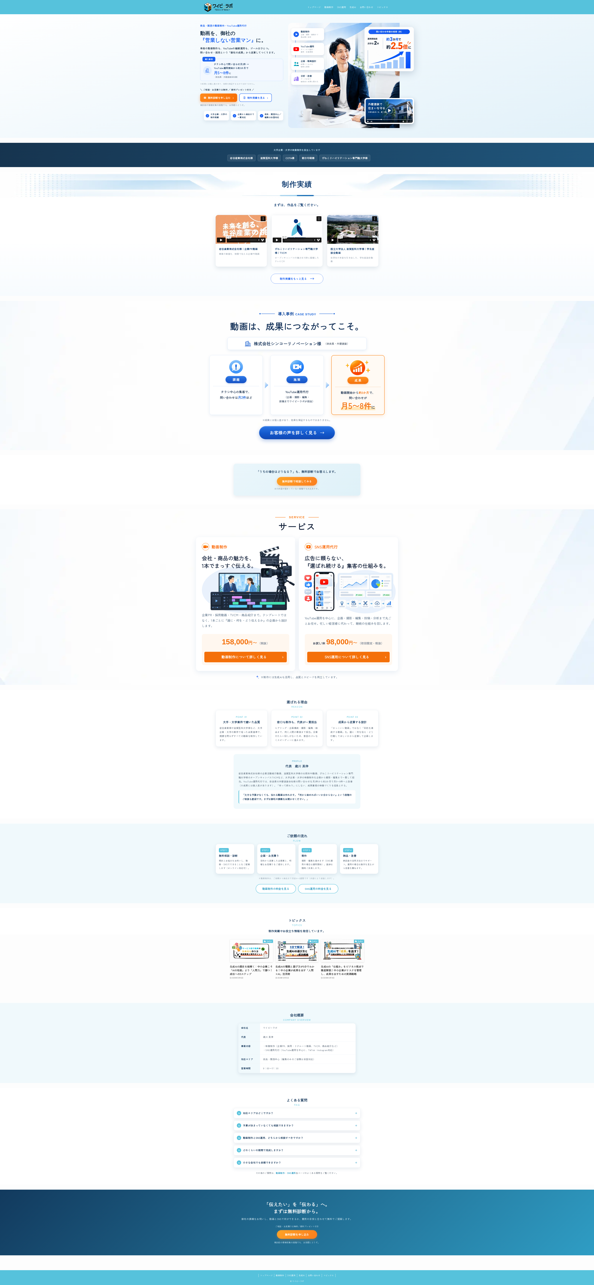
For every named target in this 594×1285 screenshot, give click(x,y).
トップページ (266, 1275)
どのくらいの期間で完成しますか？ (263, 1150)
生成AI (302, 1275)
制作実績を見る (257, 98)
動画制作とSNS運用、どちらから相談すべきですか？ (273, 1137)
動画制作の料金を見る (275, 889)
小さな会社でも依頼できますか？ (262, 1162)
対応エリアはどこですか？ (258, 1113)
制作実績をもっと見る (293, 279)
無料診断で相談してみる (297, 481)
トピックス (328, 1275)
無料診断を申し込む (221, 98)
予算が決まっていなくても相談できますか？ (268, 1125)
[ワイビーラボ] (218, 7)
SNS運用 (291, 1172)
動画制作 (280, 1172)
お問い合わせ (314, 1275)
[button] (241, 229)
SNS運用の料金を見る (318, 889)
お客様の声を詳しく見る (293, 433)
